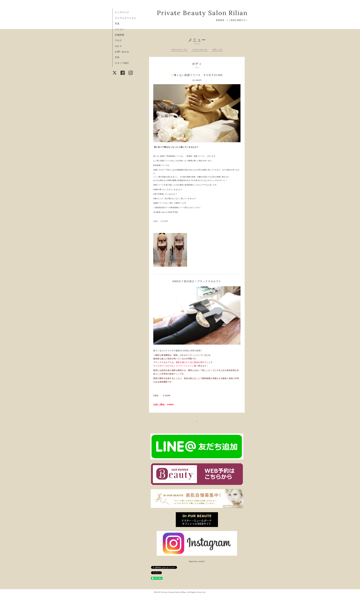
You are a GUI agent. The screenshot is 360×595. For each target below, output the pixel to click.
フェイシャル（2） (200, 49)
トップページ (122, 12)
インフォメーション (125, 17)
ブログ (118, 40)
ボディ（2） (218, 49)
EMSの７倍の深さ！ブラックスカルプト (197, 281)
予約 (117, 57)
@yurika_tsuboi (197, 561)
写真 (117, 23)
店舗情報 (119, 34)
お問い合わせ (122, 51)
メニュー (119, 29)
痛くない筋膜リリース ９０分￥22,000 (198, 75)
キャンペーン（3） (180, 49)
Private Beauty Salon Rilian (202, 13)
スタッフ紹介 (122, 63)
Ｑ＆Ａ (118, 46)
